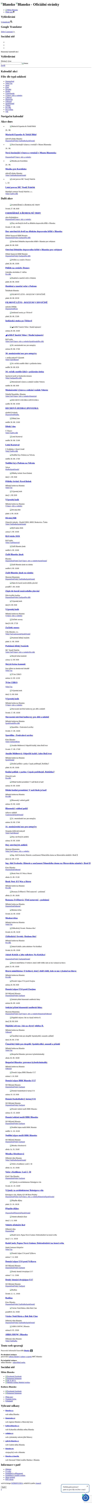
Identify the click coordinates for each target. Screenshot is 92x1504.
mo (38, 1483)
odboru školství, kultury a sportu (20, 1357)
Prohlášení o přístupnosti (14, 1473)
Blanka (27, 1351)
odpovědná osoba (19, 1362)
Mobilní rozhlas (24, 1382)
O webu (8, 1471)
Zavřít (4, 1487)
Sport (7, 85)
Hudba (7, 91)
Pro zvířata (9, 110)
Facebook (18, 1376)
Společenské (9, 103)
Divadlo (8, 89)
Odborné (8, 101)
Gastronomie (9, 93)
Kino (7, 87)
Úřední (7, 105)
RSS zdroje (9, 1479)
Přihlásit (8, 1469)
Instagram (18, 1378)
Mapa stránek (10, 1477)
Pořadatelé (9, 1401)
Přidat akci (9, 1397)
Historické (9, 99)
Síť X (13, 1380)
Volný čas (8, 83)
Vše (6, 112)
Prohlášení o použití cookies (15, 1475)
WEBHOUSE (17, 1483)
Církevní (8, 97)
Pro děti (8, 107)
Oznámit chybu (10, 1399)
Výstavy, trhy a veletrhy (13, 95)
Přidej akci (9, 12)
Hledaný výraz (6, 61)
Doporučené (9, 81)
